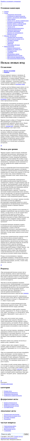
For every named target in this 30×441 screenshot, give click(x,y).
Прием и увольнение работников (16, 17)
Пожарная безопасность (14, 29)
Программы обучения (13, 45)
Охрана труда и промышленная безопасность (12, 437)
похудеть (19, 369)
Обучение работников (13, 31)
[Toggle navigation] (1, 3)
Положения (10, 42)
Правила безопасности (13, 48)
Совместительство (9, 427)
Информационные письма (14, 55)
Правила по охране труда (14, 49)
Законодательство (9, 46)
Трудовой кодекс (12, 51)
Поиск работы (11, 19)
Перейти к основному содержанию (11, 1)
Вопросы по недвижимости (15, 33)
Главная (6, 11)
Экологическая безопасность (15, 28)
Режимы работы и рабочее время (16, 23)
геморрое (25, 293)
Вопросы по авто (12, 34)
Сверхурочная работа (10, 426)
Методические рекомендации (15, 57)
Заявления (10, 43)
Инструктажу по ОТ (10, 429)
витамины (3, 99)
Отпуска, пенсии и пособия (15, 25)
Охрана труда (11, 26)
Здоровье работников (7, 384)
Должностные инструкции (15, 37)
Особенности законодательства (16, 16)
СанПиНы (10, 52)
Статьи (6, 13)
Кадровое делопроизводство (15, 22)
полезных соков (20, 84)
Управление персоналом (14, 14)
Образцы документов (10, 36)
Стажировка (7, 430)
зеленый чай (9, 126)
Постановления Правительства (16, 58)
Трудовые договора (12, 40)
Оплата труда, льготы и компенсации (18, 20)
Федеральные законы (13, 54)
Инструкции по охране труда (15, 39)
